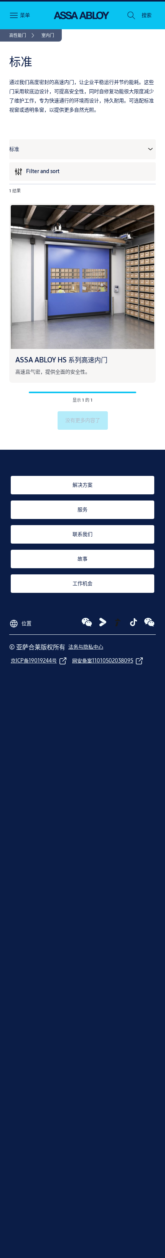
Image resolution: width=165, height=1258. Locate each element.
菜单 (25, 15)
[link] (23, 35)
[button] (146, 15)
